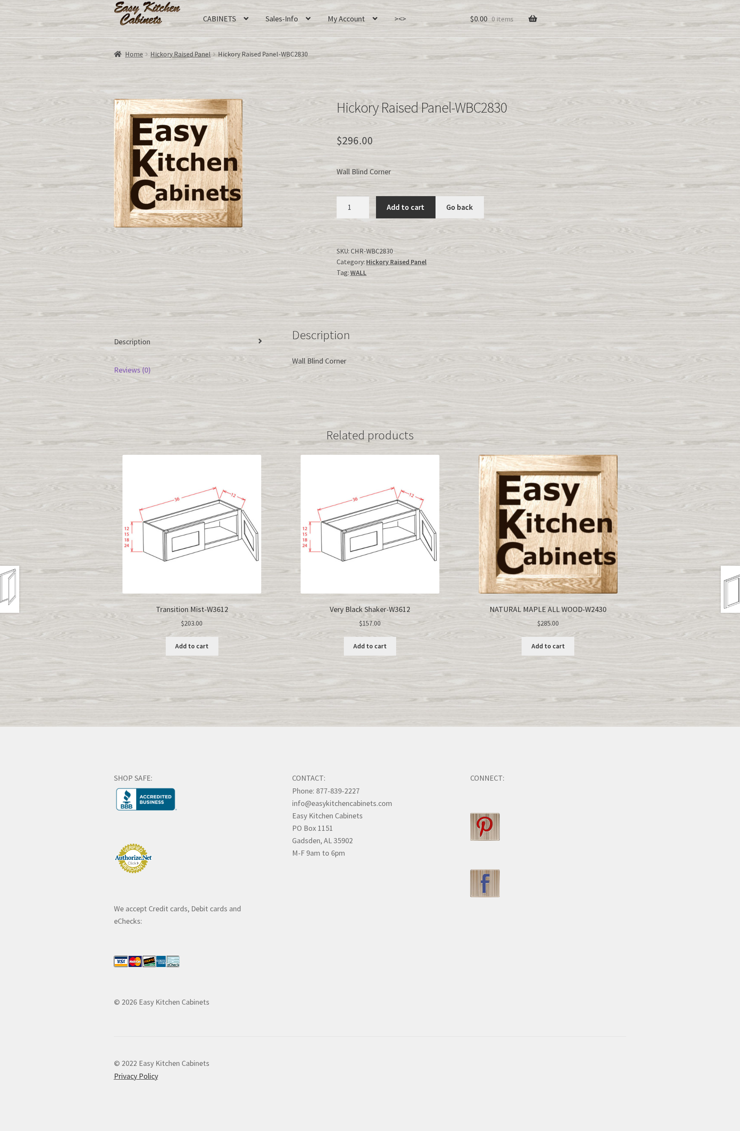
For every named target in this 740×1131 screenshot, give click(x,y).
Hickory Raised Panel (180, 54)
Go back (459, 207)
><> (400, 19)
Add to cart (405, 207)
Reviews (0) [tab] (132, 370)
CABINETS (219, 19)
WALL (358, 273)
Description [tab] (132, 341)
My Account (346, 19)
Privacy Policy (136, 1076)
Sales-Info (282, 19)
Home (134, 54)
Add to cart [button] (192, 646)
